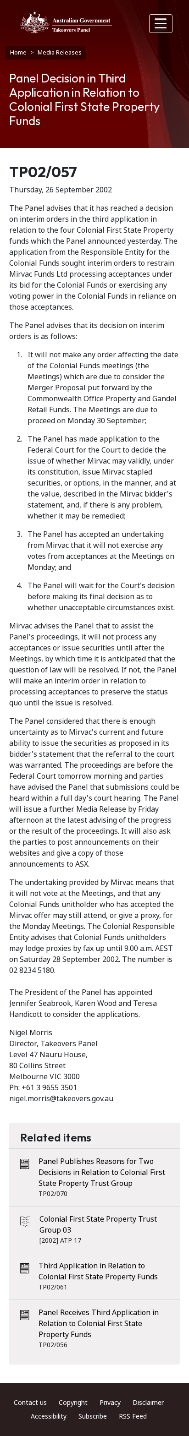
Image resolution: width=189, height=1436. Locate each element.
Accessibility (49, 1416)
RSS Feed (133, 1416)
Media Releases (60, 52)
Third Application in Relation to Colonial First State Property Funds (98, 1271)
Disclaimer (148, 1402)
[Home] (66, 22)
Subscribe (92, 1416)
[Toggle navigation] (161, 23)
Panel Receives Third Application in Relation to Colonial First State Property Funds (99, 1323)
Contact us (30, 1402)
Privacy (110, 1402)
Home (18, 52)
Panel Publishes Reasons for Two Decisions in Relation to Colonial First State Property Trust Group (102, 1172)
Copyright (73, 1402)
